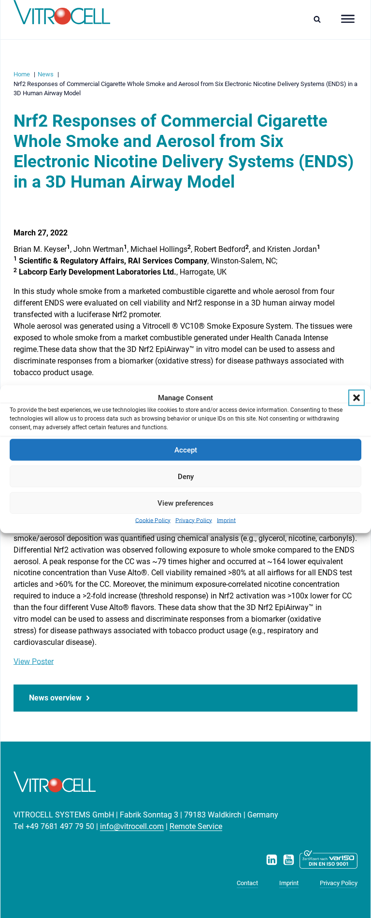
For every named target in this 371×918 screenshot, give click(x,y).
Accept (185, 449)
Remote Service (196, 826)
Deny (186, 476)
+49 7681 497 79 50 (60, 826)
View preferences (185, 502)
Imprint (226, 520)
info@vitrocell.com (132, 826)
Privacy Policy (193, 520)
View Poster (34, 661)
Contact (247, 883)
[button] (356, 398)
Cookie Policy (153, 520)
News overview (55, 697)
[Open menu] (347, 19)
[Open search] (319, 19)
